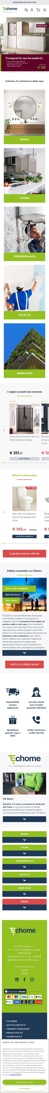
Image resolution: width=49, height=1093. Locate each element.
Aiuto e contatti (15, 1025)
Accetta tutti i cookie (24, 1082)
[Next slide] (45, 45)
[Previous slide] (4, 45)
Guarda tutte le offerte (24, 553)
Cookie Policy (13, 1037)
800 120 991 (37, 733)
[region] (24, 1066)
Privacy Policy (13, 1033)
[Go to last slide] (4, 430)
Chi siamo (10, 1021)
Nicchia (13, 401)
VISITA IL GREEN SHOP (24, 664)
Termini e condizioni (16, 1029)
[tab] (3, 543)
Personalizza (24, 1088)
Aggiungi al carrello (24, 536)
